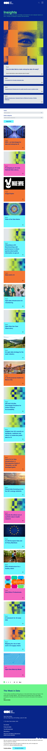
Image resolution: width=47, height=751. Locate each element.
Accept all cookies (19, 748)
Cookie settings (7, 748)
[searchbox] (23, 112)
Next (20, 682)
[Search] (39, 2)
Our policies (6, 724)
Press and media (7, 727)
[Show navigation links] (42, 2)
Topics (5, 110)
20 (14, 682)
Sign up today (7, 700)
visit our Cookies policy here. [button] (15, 745)
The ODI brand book (8, 729)
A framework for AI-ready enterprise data (14, 80)
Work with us (6, 731)
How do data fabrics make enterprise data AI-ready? (22, 69)
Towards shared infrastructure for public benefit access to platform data (21, 89)
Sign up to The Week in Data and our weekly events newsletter (12, 734)
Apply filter (8, 121)
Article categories (8, 115)
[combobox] (23, 113)
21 (17, 682)
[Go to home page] (9, 3)
